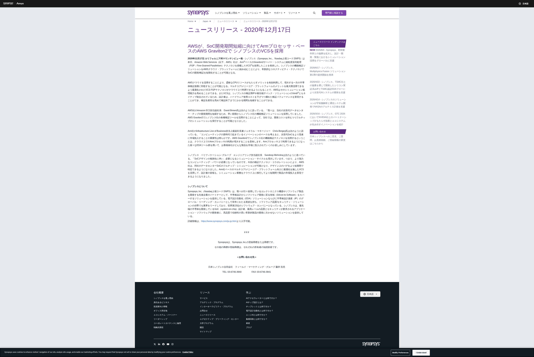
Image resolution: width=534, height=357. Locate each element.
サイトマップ (206, 331)
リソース (292, 13)
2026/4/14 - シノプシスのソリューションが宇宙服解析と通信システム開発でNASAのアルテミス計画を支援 (328, 103)
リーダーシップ (160, 319)
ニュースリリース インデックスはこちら (329, 43)
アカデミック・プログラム (211, 302)
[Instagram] (172, 344)
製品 (266, 13)
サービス (204, 298)
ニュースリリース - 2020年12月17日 (260, 21)
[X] (155, 344)
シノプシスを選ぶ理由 (226, 13)
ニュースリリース (225, 21)
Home (190, 21)
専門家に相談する (334, 13)
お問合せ (204, 311)
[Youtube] (168, 344)
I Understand (421, 353)
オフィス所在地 (160, 311)
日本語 (525, 4)
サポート (278, 13)
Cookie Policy (187, 352)
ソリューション (250, 13)
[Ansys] (20, 4)
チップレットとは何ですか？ (258, 306)
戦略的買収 (158, 327)
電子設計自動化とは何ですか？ (259, 311)
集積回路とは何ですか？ (256, 319)
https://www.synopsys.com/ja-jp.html (219, 221)
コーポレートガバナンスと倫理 (167, 323)
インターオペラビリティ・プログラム (216, 306)
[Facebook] (163, 344)
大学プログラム (206, 323)
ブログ (249, 327)
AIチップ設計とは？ (254, 302)
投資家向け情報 (160, 306)
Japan (205, 21)
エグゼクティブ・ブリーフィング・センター (219, 319)
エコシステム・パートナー (165, 315)
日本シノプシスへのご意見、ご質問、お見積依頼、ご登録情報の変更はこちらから (327, 140)
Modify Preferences (400, 353)
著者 (248, 323)
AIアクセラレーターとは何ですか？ (261, 298)
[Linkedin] (159, 344)
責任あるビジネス (161, 302)
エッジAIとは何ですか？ (256, 315)
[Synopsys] (8, 4)
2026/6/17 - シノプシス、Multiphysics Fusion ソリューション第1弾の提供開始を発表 (328, 71)
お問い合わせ (319, 131)
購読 (202, 327)
